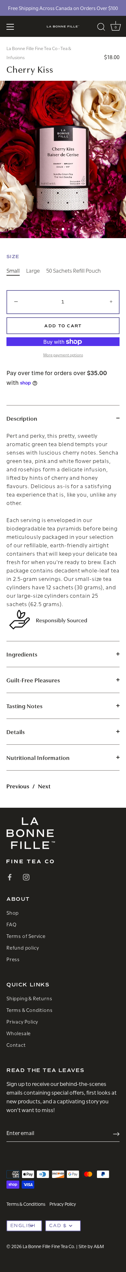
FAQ (11, 924)
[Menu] (10, 27)
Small (13, 270)
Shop (12, 912)
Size (12, 256)
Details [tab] (15, 732)
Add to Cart (62, 326)
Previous (17, 786)
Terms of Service (26, 935)
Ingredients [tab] (21, 654)
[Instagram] (26, 876)
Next (44, 786)
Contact (16, 1044)
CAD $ (58, 1225)
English (23, 1225)
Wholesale (18, 1032)
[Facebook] (9, 876)
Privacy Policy (22, 1021)
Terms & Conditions (29, 1009)
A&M (99, 1246)
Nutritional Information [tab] (38, 757)
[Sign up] (116, 1132)
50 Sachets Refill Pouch (73, 270)
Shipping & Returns (29, 998)
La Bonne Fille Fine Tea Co (32, 48)
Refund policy (22, 947)
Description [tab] (21, 418)
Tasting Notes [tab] (24, 706)
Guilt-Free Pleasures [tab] (33, 680)
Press (13, 958)
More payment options (63, 354)
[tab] (63, 536)
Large (33, 270)
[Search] (101, 28)
